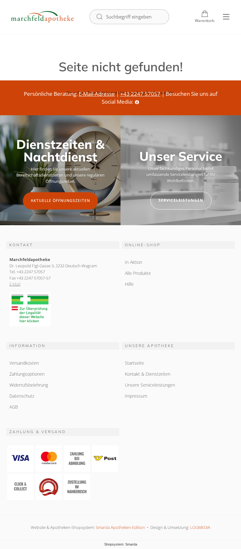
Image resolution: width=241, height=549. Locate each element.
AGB (13, 407)
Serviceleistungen (180, 200)
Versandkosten (24, 363)
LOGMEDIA (200, 527)
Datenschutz (21, 396)
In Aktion (133, 262)
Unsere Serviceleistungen (150, 385)
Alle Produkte (138, 273)
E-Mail (14, 284)
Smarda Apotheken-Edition (120, 527)
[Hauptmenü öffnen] (226, 17)
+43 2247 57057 (140, 93)
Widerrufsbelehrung (28, 385)
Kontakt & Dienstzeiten (147, 374)
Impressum (136, 396)
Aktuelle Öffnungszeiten (60, 200)
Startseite (134, 363)
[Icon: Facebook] (137, 101)
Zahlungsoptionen (27, 374)
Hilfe (129, 284)
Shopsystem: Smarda (120, 544)
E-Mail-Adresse (97, 93)
